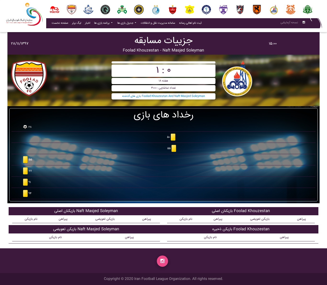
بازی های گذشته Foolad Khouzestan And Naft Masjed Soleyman (163, 96)
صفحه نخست (60, 23)
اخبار (88, 23)
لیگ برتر (76, 23)
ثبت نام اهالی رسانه (191, 23)
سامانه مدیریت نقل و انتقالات (159, 23)
